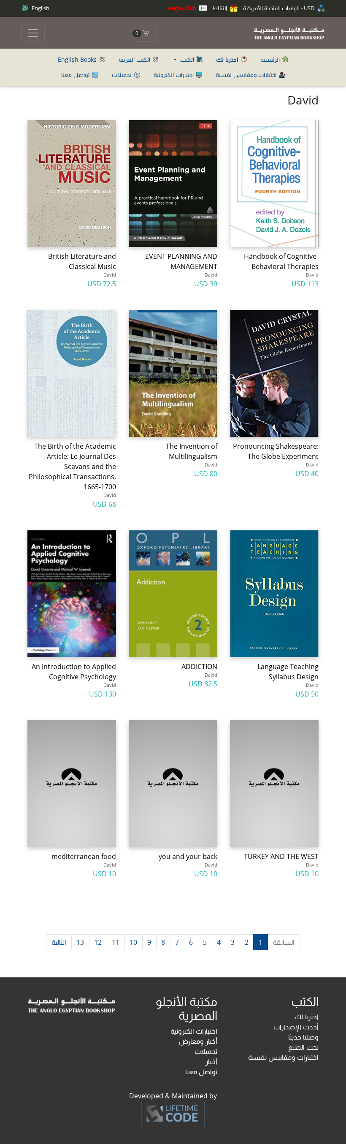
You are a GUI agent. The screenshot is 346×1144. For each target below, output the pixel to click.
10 (133, 942)
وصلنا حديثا (303, 1037)
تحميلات (122, 75)
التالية (58, 942)
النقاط (220, 8)
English (39, 8)
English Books (78, 59)
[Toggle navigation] (33, 33)
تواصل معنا (76, 75)
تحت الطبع (303, 1047)
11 (115, 942)
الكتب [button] (187, 59)
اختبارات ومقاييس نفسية (247, 75)
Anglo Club (182, 8)
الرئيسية (270, 59)
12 (98, 942)
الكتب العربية (135, 59)
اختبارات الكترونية (174, 75)
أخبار (211, 1061)
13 (80, 942)
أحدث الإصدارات (296, 1027)
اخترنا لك (307, 1016)
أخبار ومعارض (198, 1041)
